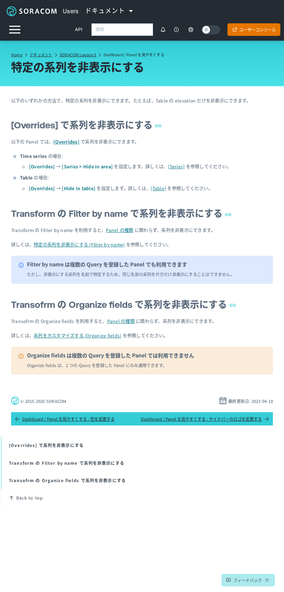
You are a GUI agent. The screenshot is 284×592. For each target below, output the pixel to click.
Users (71, 11)
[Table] (158, 188)
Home (17, 54)
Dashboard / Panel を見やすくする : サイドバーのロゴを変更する (201, 419)
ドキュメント (41, 54)
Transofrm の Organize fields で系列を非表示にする (120, 304)
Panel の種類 (119, 230)
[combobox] (122, 29)
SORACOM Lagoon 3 (78, 54)
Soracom (31, 11)
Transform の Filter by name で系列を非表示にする (118, 213)
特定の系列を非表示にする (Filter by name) (79, 244)
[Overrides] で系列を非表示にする (83, 125)
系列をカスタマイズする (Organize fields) (77, 335)
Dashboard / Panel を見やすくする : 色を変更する (68, 419)
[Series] (176, 166)
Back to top (29, 498)
